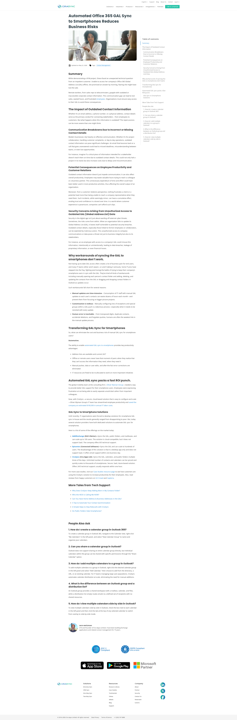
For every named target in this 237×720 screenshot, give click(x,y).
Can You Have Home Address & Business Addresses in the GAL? (97, 499)
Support (151, 2)
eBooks (111, 699)
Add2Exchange (78, 436)
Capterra (110, 478)
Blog (157, 2)
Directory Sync (87, 687)
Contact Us (138, 696)
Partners (160, 7)
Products (129, 7)
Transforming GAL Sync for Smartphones (151, 86)
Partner (137, 690)
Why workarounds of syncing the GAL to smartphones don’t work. (153, 80)
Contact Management (103, 65)
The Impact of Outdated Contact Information (153, 48)
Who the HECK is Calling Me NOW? (85, 495)
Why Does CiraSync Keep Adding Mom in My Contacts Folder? (96, 490)
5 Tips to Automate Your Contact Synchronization (91, 503)
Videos (111, 696)
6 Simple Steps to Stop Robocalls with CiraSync (90, 507)
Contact (170, 2)
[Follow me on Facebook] (163, 697)
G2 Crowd (99, 478)
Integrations (150, 7)
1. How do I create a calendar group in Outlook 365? (153, 110)
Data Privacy (95, 717)
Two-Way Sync (87, 696)
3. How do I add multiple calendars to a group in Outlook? (151, 123)
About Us (163, 2)
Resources (139, 7)
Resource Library (114, 687)
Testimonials (113, 693)
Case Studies (113, 690)
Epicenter (76, 446)
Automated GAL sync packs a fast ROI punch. (153, 92)
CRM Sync (86, 690)
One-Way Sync (87, 693)
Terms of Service (106, 717)
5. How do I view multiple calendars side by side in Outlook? (152, 139)
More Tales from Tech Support (153, 102)
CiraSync (75, 457)
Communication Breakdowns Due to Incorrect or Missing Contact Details (153, 54)
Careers (137, 703)
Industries (119, 7)
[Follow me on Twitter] (163, 691)
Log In (176, 2)
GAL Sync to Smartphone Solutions (152, 97)
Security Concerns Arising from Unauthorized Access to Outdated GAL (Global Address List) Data (154, 71)
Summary (145, 43)
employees (100, 99)
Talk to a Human (172, 7)
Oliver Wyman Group (115, 385)
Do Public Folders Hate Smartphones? (87, 511)
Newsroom (138, 699)
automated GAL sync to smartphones (99, 345)
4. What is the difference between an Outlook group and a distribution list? (154, 131)
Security (137, 693)
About (136, 687)
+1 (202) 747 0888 (119, 717)
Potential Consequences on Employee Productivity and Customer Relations (152, 62)
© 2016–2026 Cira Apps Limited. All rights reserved (73, 717)
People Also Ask (147, 106)
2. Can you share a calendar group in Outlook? (153, 116)
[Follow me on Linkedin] (163, 685)
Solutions (109, 7)
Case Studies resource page (104, 472)
